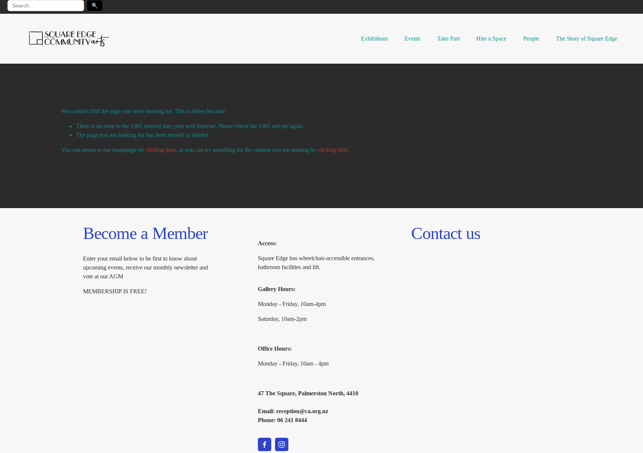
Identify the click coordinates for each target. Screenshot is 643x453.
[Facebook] (264, 444)
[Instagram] (281, 444)
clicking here (160, 150)
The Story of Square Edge (586, 38)
